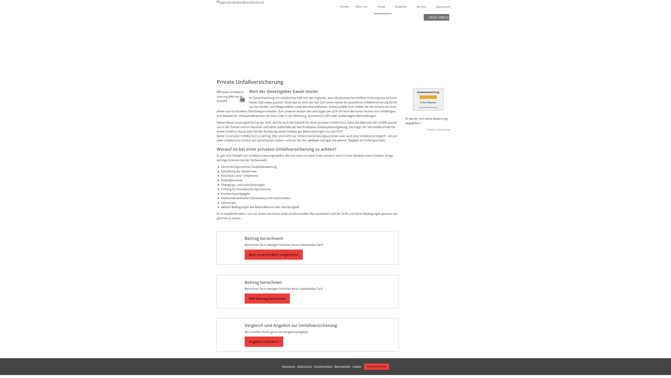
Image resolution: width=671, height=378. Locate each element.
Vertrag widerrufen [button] (376, 366)
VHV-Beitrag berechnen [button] (267, 298)
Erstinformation (323, 366)
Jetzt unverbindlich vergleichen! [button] (273, 254)
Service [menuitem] (421, 7)
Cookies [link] (356, 366)
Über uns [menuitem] (361, 7)
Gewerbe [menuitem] (401, 7)
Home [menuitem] (344, 7)
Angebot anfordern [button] (264, 341)
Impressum (288, 366)
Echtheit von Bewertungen (439, 129)
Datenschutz (304, 366)
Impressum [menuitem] (443, 7)
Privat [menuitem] (381, 7)
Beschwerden (342, 366)
